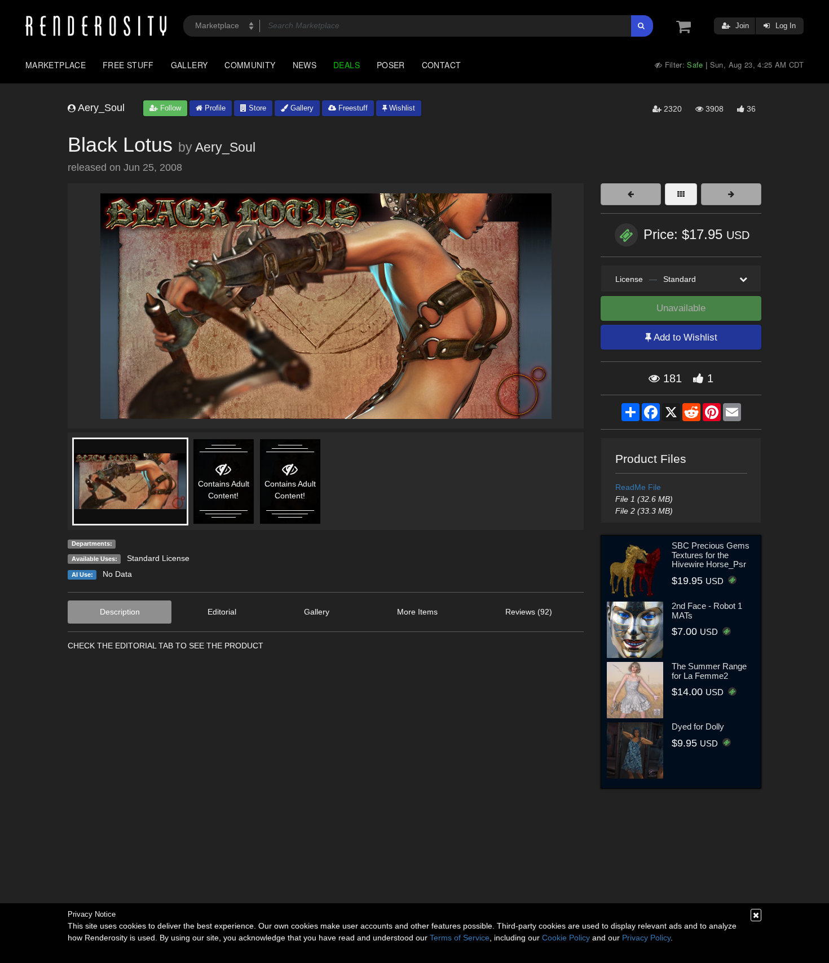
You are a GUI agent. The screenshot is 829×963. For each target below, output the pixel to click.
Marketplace (55, 64)
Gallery (189, 64)
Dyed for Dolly (698, 726)
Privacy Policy (646, 937)
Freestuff (352, 108)
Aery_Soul (225, 147)
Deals (346, 64)
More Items (417, 611)
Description (120, 611)
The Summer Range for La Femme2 (709, 671)
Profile (214, 108)
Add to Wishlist (684, 337)
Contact (441, 64)
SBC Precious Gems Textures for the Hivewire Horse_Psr (710, 555)
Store (256, 108)
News (304, 64)
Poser (391, 64)
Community (249, 64)
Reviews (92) (528, 611)
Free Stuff (128, 64)
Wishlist (401, 108)
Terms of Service (460, 937)
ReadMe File (638, 487)
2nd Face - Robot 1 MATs (707, 610)
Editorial (222, 611)
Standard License (158, 558)
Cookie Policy (566, 937)
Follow (169, 108)
